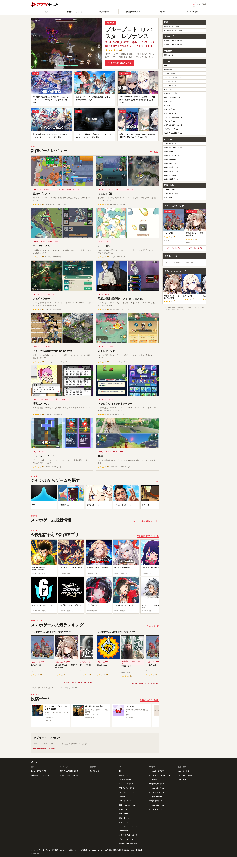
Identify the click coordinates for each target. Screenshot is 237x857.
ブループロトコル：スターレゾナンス (129, 32)
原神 (100, 456)
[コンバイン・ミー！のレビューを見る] (62, 433)
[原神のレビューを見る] (127, 433)
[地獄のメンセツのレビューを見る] (62, 380)
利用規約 (108, 850)
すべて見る (154, 152)
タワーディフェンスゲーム (173, 117)
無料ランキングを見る (173, 248)
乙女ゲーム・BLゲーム (172, 97)
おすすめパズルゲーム (171, 159)
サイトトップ (35, 850)
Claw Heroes (102, 665)
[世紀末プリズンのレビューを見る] (62, 171)
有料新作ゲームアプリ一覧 (173, 30)
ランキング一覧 (153, 626)
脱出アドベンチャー (62, 399)
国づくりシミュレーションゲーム (44, 294)
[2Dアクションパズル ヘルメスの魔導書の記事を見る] (37, 710)
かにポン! (130, 706)
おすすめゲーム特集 (171, 193)
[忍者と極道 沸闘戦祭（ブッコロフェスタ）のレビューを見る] (127, 276)
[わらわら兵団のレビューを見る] (127, 171)
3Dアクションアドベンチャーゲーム (45, 189)
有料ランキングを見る (195, 248)
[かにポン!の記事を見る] (118, 710)
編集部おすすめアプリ (133, 12)
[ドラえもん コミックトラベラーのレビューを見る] (127, 380)
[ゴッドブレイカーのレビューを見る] (62, 223)
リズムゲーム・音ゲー (171, 93)
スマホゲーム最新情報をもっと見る (145, 521)
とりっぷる (104, 246)
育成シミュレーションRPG (42, 346)
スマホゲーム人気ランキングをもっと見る (78, 682)
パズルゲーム (168, 69)
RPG (165, 65)
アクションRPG (53, 242)
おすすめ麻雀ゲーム (171, 179)
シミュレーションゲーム (172, 77)
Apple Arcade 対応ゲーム (173, 133)
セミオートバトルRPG (106, 189)
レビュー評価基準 (39, 749)
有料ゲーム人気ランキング (173, 44)
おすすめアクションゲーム (173, 155)
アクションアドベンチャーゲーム (69, 189)
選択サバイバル (85, 665)
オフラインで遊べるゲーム (173, 125)
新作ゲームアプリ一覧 (74, 12)
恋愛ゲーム (168, 101)
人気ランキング (104, 12)
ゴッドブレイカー (42, 246)
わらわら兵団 (105, 193)
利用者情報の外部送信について (123, 850)
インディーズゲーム (171, 129)
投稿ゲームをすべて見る (149, 700)
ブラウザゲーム (169, 121)
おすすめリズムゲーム (171, 175)
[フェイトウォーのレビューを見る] (62, 276)
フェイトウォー (41, 298)
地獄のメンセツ (41, 403)
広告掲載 (55, 850)
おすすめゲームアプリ (171, 143)
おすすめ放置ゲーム (171, 171)
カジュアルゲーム (85, 662)
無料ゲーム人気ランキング (173, 40)
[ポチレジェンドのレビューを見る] (127, 328)
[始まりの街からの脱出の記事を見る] (78, 710)
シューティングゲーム (171, 85)
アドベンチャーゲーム (171, 81)
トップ (45, 12)
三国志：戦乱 (126, 666)
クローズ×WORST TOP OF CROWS (52, 351)
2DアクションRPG (103, 662)
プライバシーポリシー (96, 850)
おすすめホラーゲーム (171, 163)
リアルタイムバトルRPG (63, 662)
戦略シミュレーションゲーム (124, 189)
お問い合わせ (45, 850)
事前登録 (162, 12)
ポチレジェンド (106, 351)
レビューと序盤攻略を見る (119, 63)
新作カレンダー (169, 55)
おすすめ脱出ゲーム (171, 167)
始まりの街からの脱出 (94, 706)
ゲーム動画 (168, 197)
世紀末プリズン (41, 193)
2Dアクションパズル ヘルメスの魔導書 (55, 707)
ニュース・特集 (169, 189)
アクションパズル (104, 242)
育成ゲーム (168, 89)
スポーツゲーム (169, 109)
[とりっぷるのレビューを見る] (127, 223)
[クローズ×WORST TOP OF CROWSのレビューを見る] (62, 328)
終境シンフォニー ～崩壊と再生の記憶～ (66, 666)
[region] (95, 497)
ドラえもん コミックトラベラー (115, 403)
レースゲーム (168, 105)
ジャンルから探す (192, 12)
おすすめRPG (168, 151)
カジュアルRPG (104, 294)
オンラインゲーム (170, 113)
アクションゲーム (170, 73)
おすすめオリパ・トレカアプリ (174, 147)
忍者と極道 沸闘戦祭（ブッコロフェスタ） (121, 298)
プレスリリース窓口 (66, 850)
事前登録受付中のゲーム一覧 (148, 536)
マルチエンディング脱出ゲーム (43, 399)
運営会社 (52, 749)
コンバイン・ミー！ (44, 456)
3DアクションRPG (40, 242)
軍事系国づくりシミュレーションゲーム (132, 662)
